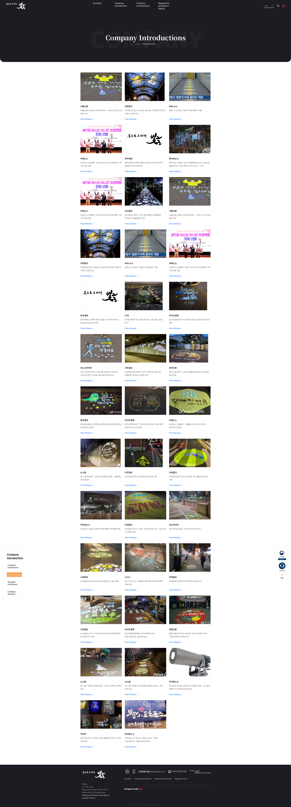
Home (137, 44)
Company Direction (12, 592)
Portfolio (97, 3)
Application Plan (181, 779)
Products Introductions (142, 4)
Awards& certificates (13, 583)
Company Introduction (121, 4)
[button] (268, 6)
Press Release (86, 119)
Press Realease (14, 574)
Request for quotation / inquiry (163, 6)
